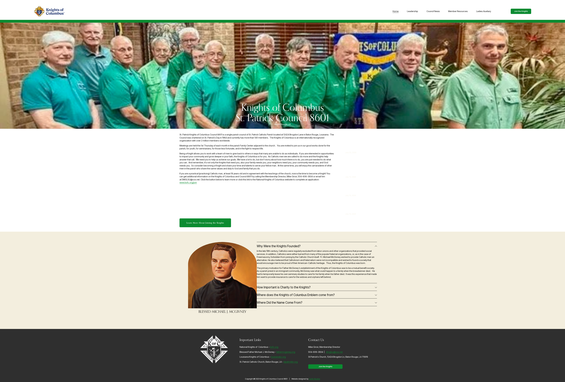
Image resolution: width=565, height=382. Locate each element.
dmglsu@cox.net (334, 352)
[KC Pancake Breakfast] (357, 141)
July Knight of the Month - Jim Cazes (357, 189)
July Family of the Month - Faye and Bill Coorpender (358, 168)
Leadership (412, 11)
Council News (433, 11)
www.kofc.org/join (188, 182)
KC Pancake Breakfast (353, 146)
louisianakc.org (278, 357)
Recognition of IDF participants (357, 207)
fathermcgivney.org (285, 352)
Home (396, 11)
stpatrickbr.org (291, 362)
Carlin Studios (314, 379)
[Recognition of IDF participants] (360, 203)
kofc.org (274, 347)
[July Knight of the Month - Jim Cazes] (363, 184)
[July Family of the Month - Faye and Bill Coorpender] (364, 161)
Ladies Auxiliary (483, 11)
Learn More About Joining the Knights (205, 222)
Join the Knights (521, 11)
